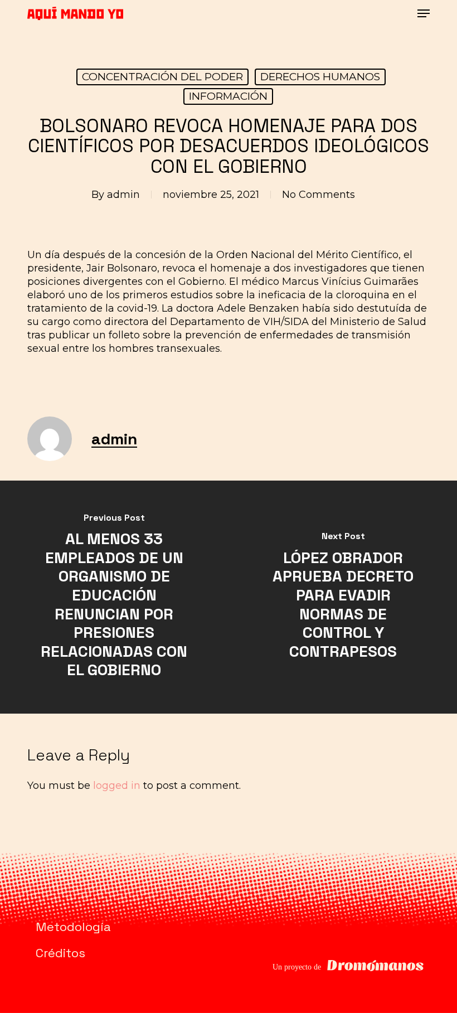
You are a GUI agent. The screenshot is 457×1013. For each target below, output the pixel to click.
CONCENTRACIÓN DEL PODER (162, 76)
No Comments (318, 194)
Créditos (60, 953)
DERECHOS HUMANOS (320, 76)
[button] (423, 13)
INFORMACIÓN (228, 96)
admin (123, 194)
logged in (116, 785)
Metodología (73, 926)
